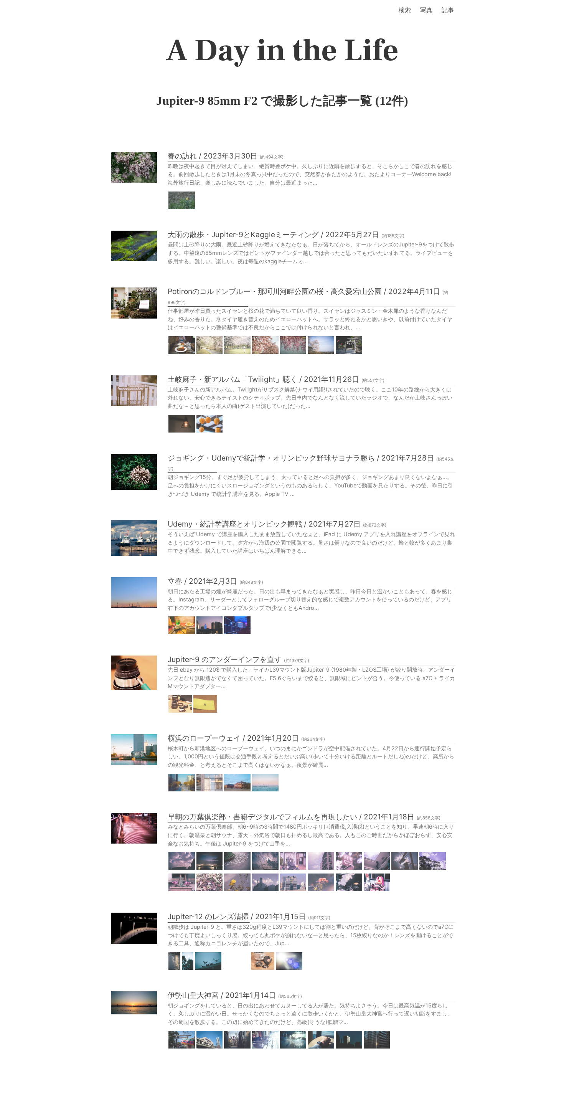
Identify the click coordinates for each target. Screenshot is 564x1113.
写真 (426, 10)
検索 (405, 10)
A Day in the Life (282, 51)
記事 (448, 10)
